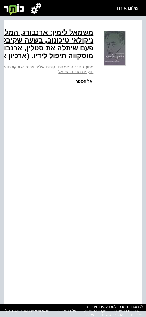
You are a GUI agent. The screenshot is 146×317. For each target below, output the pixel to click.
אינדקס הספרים (126, 311)
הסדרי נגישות (112, 315)
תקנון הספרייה (95, 311)
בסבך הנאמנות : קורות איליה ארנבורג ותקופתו (45, 67)
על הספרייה (66, 311)
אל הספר (84, 81)
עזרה (90, 315)
